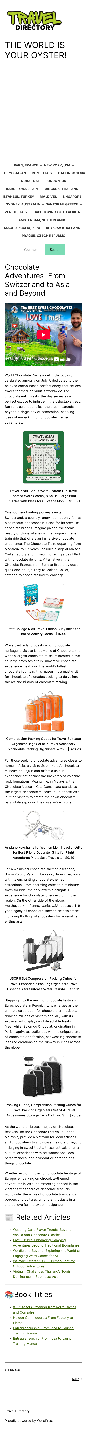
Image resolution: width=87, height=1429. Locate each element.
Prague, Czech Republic (43, 236)
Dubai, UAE (30, 181)
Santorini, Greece (62, 204)
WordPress (45, 1421)
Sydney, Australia (23, 204)
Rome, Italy (42, 173)
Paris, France (26, 165)
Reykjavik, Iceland (63, 228)
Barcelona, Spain (22, 189)
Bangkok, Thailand (61, 189)
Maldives (48, 197)
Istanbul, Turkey (18, 197)
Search (55, 249)
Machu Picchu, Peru (22, 228)
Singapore (72, 197)
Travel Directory (17, 1411)
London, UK (56, 181)
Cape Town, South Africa (56, 212)
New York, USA (57, 165)
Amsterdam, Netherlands (42, 220)
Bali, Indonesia (71, 173)
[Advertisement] (43, 114)
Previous (14, 1369)
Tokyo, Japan (14, 173)
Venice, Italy (16, 212)
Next (75, 1379)
